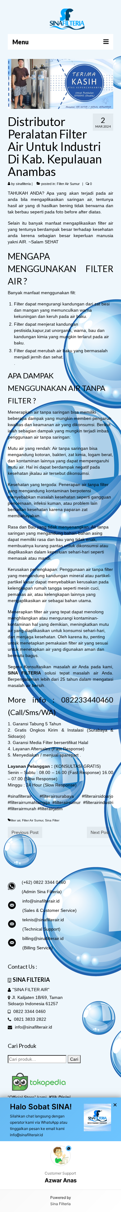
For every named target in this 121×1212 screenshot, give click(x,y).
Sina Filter (52, 820)
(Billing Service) (37, 947)
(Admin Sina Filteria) (42, 891)
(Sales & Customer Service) (49, 910)
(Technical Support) (41, 929)
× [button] (115, 1105)
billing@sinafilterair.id (43, 938)
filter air (15, 820)
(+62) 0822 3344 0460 (44, 882)
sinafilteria (23, 184)
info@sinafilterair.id (41, 900)
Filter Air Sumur (68, 184)
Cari (74, 1059)
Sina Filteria (60, 1203)
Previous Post (24, 832)
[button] (60, 1165)
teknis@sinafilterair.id (43, 919)
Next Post (100, 832)
